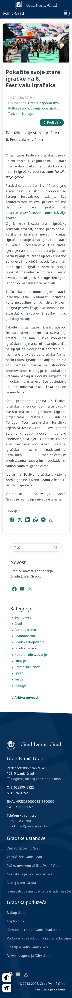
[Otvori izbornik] (66, 13)
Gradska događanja (29, 642)
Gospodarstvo (48, 103)
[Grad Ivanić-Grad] (33, 744)
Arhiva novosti (26, 697)
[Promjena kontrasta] (6, 977)
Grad (32, 103)
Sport (18, 673)
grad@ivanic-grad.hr (32, 826)
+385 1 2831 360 (19, 821)
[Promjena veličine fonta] (6, 988)
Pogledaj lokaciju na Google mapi (36, 779)
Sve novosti (23, 617)
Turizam (14, 113)
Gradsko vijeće (25, 648)
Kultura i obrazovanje (24, 108)
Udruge (28, 113)
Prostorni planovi (27, 667)
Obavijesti (49, 108)
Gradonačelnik (25, 636)
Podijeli (52, 122)
